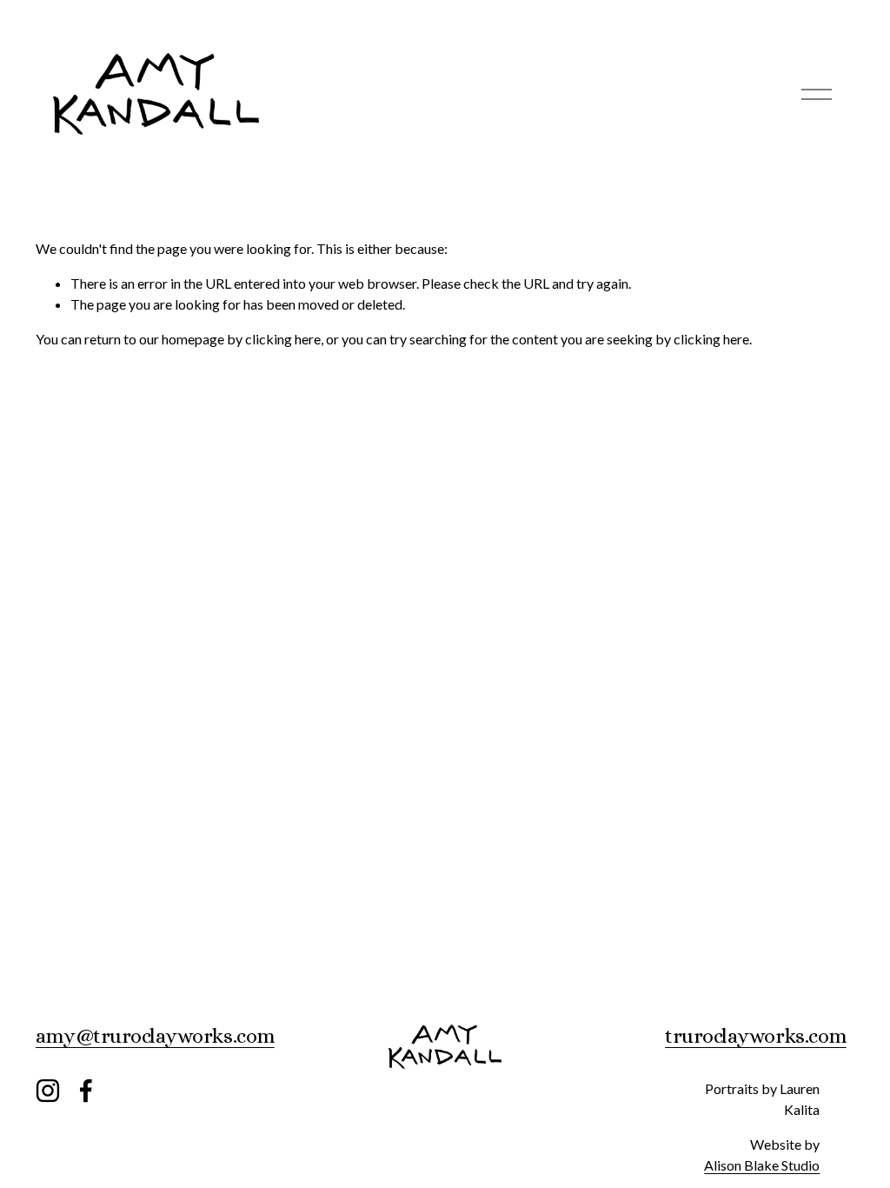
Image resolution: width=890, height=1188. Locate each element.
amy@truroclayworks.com (155, 1035)
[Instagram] (48, 1090)
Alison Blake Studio (762, 1165)
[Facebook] (86, 1090)
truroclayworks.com (756, 1035)
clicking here (283, 338)
